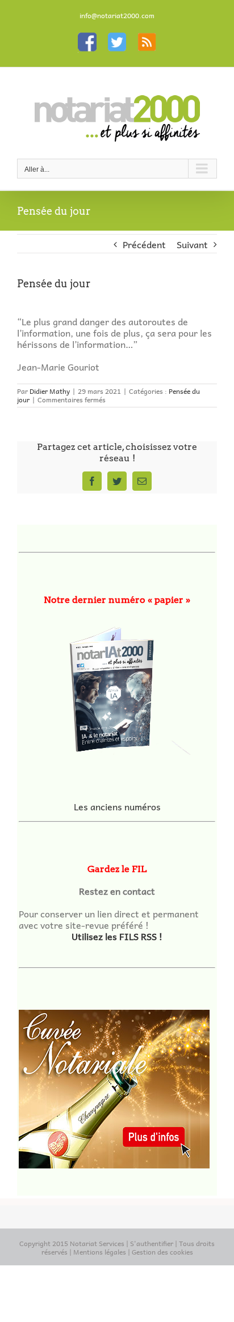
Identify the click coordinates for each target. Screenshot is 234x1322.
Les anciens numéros (117, 806)
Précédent (144, 244)
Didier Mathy (50, 391)
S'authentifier (151, 1243)
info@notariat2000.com (117, 15)
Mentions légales (99, 1251)
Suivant (192, 244)
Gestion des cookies (162, 1251)
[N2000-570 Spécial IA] (117, 685)
